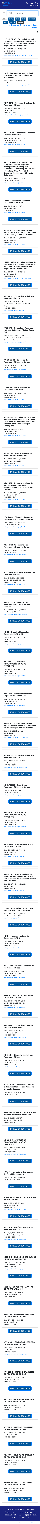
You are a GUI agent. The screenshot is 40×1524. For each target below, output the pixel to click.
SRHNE (12, 22)
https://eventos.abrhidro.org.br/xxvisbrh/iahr (17, 85)
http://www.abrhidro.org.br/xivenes (14, 705)
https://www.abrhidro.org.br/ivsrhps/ (15, 342)
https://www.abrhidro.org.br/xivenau (15, 499)
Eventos (29, 3)
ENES (24, 19)
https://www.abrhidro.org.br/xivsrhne (15, 826)
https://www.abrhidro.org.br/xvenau (14, 244)
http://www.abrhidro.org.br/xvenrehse (15, 369)
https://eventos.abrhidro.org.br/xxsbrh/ (15, 1239)
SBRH (5, 22)
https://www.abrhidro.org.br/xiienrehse (15, 795)
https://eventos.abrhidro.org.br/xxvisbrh (16, 115)
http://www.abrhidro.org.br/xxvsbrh (14, 310)
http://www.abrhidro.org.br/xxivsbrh (14, 584)
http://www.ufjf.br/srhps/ (11, 918)
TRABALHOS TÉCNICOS (20, 62)
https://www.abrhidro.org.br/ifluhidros (15, 527)
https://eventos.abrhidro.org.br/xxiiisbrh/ (16, 767)
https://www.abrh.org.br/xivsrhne (14, 856)
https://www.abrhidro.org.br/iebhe (14, 183)
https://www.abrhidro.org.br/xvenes (14, 465)
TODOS (20, 22)
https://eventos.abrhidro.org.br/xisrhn (15, 1269)
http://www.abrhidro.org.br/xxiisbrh (14, 977)
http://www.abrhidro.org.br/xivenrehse (15, 554)
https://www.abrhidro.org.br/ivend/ (14, 212)
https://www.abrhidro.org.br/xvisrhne (15, 435)
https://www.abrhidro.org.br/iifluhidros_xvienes (18, 278)
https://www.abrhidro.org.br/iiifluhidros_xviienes (18, 55)
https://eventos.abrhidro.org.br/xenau (15, 1209)
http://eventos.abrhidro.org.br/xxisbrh (15, 1067)
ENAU (11, 19)
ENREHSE (32, 19)
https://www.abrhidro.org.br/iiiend (14, 399)
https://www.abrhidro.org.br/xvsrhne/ (15, 676)
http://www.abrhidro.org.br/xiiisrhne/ (15, 1037)
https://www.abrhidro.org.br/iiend (14, 644)
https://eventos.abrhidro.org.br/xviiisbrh (16, 1354)
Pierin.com (34, 1523)
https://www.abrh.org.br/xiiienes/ (14, 890)
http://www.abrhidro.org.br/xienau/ (14, 1007)
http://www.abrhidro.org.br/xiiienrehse (15, 614)
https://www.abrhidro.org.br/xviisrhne (15, 144)
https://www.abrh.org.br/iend (12, 948)
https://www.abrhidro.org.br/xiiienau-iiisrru (16, 737)
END (17, 19)
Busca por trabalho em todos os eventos (24, 26)
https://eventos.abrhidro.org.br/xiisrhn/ (15, 1154)
